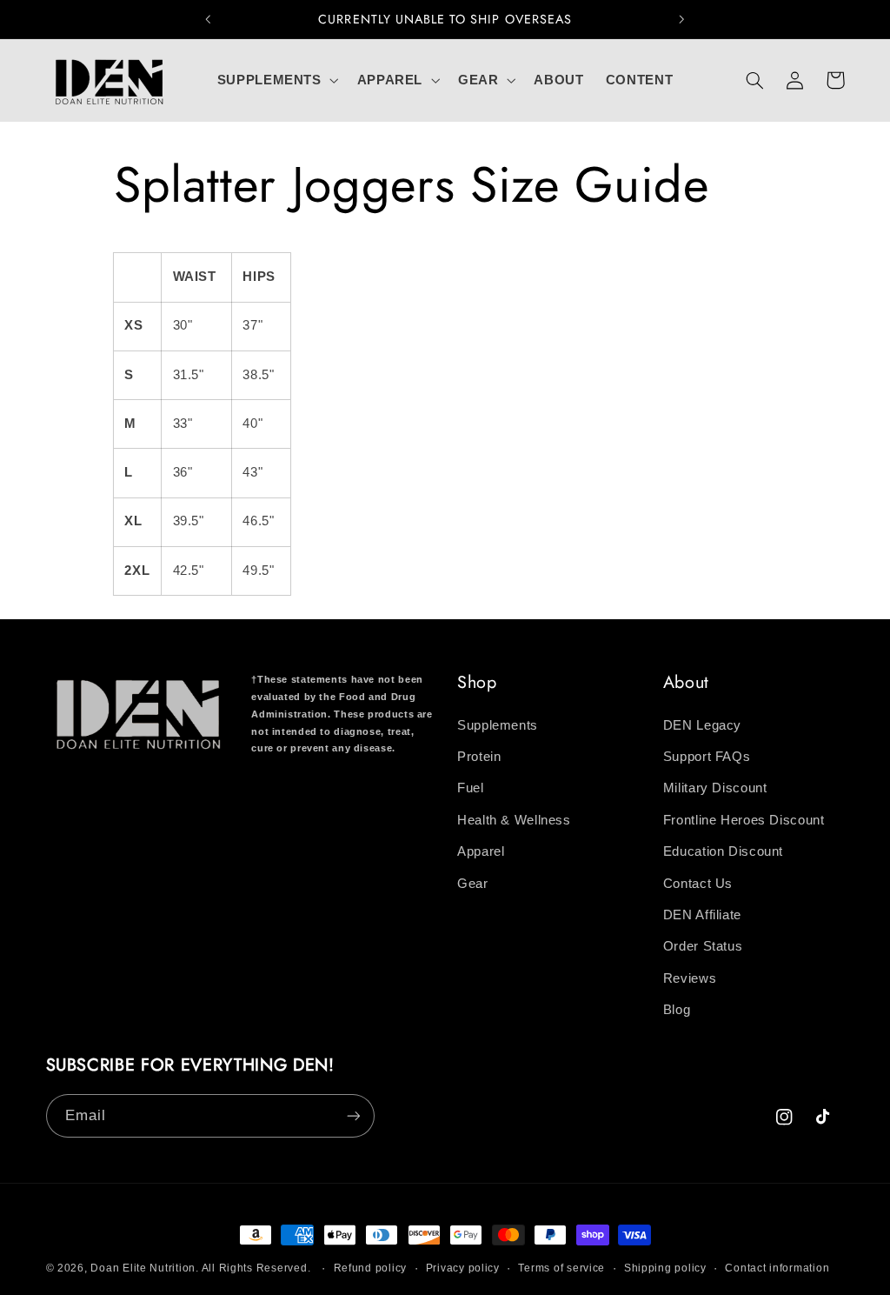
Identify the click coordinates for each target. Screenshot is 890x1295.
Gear (472, 884)
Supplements (497, 725)
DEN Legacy (702, 725)
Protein (479, 757)
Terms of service (561, 1268)
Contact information (777, 1268)
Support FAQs (707, 757)
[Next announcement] (682, 19)
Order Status (703, 946)
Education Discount (723, 851)
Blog (677, 1010)
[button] (276, 80)
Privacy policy (463, 1268)
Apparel (480, 851)
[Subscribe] (353, 1115)
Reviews (689, 978)
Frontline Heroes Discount (744, 820)
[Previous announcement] (208, 19)
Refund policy (371, 1268)
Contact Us (698, 884)
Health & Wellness (514, 820)
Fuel (470, 788)
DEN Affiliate (702, 915)
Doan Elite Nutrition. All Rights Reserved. (200, 1268)
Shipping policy (665, 1268)
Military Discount (715, 788)
